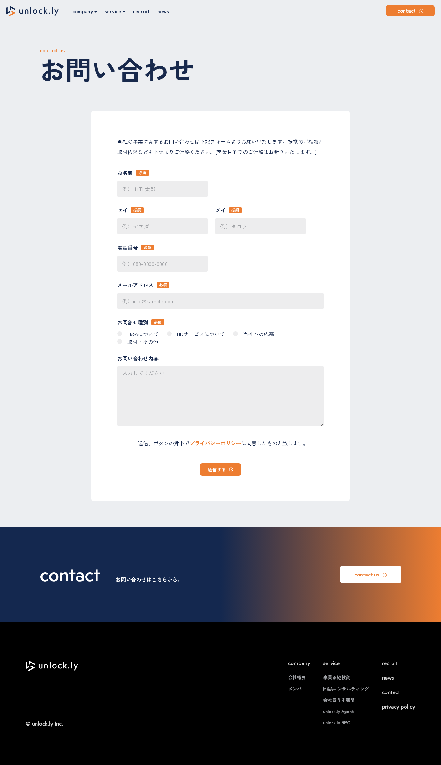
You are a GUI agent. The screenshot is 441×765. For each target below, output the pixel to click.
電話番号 (127, 247)
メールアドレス (135, 285)
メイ (220, 210)
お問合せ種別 (132, 322)
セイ (122, 210)
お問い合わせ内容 (138, 358)
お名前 (125, 173)
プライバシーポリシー (215, 443)
